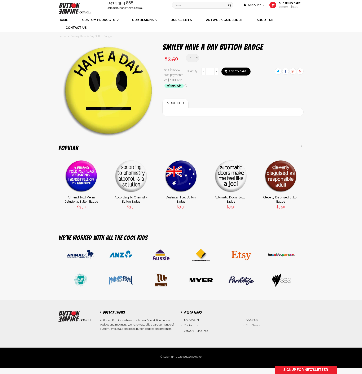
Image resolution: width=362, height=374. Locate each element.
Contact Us (191, 325)
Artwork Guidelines (196, 330)
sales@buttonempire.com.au (125, 7)
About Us (251, 320)
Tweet (278, 71)
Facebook (285, 71)
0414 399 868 (120, 2)
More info (175, 103)
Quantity (192, 71)
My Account (191, 320)
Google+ (293, 71)
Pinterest (300, 71)
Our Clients (253, 325)
